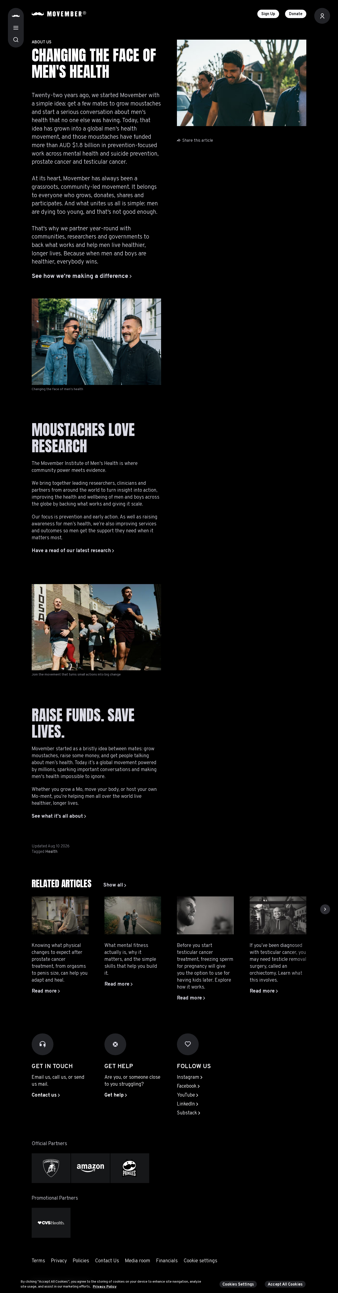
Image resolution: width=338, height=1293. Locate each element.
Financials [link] (167, 1261)
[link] (114, 885)
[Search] (16, 40)
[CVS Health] (51, 1223)
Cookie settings (200, 1261)
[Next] (325, 909)
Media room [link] (137, 1261)
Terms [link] (38, 1261)
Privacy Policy (105, 1286)
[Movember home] (59, 14)
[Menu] (16, 28)
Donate (295, 14)
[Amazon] (90, 1168)
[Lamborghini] (51, 1168)
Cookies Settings (238, 1284)
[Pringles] (129, 1168)
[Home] (16, 16)
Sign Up (268, 14)
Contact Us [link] (107, 1261)
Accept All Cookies (285, 1284)
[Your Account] (322, 16)
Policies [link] (81, 1261)
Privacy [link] (59, 1261)
